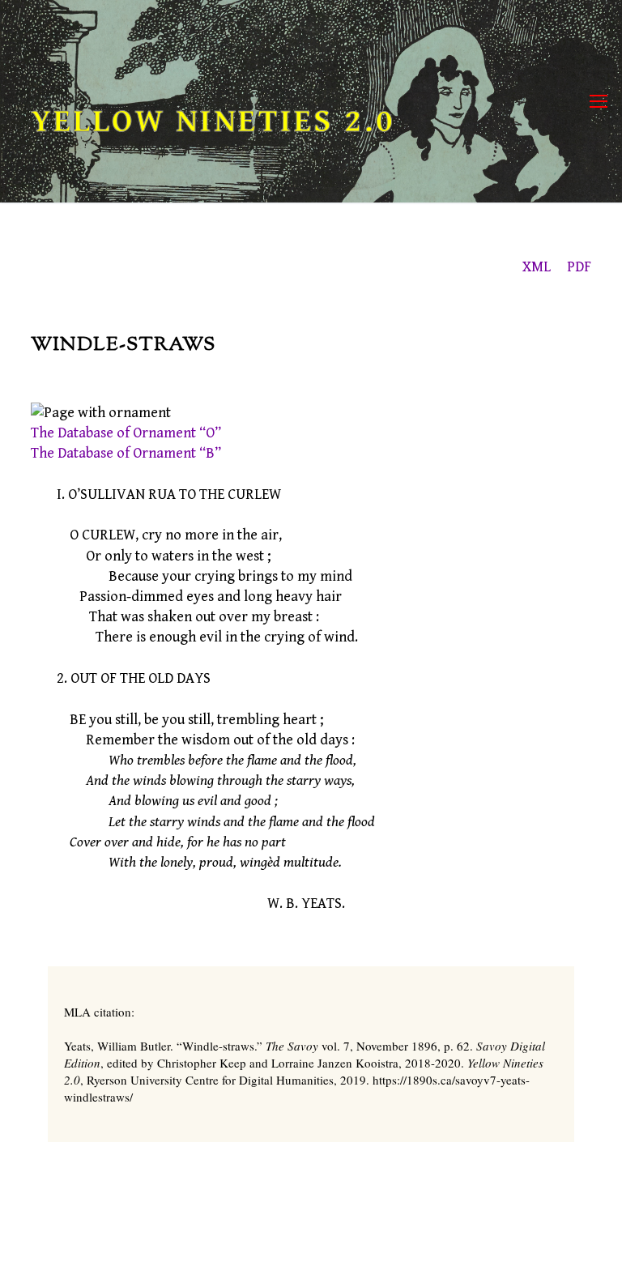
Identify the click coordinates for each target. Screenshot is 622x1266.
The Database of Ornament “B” (126, 453)
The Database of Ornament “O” (126, 432)
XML (536, 266)
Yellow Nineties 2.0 (213, 121)
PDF (579, 266)
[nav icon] (598, 102)
